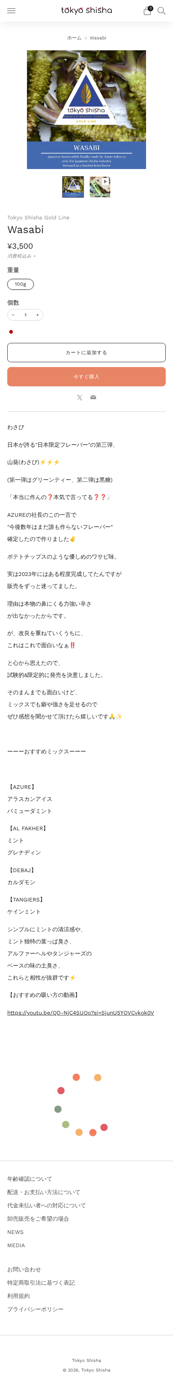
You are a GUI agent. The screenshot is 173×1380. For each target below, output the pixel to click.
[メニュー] (11, 11)
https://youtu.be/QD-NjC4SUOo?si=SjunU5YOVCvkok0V (80, 1012)
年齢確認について (29, 1179)
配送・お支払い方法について (43, 1192)
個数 (13, 302)
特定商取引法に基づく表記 (41, 1282)
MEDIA (16, 1245)
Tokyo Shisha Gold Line (38, 218)
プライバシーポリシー (35, 1309)
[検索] (162, 10)
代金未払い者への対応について (46, 1205)
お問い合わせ (24, 1269)
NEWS (15, 1232)
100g (20, 284)
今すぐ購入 (87, 377)
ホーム (74, 38)
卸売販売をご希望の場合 (38, 1218)
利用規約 (18, 1296)
